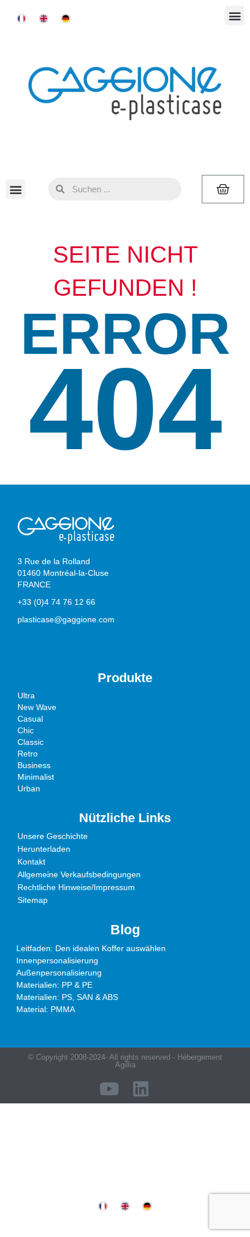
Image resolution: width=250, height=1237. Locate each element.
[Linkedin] (140, 1089)
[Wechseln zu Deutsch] (66, 18)
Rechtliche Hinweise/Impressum (76, 887)
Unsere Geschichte (52, 836)
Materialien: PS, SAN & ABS (67, 997)
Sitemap (32, 900)
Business (34, 765)
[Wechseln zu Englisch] (44, 18)
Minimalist (35, 776)
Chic (25, 730)
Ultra (26, 695)
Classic (30, 742)
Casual (30, 718)
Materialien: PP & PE (54, 984)
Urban (28, 788)
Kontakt (31, 861)
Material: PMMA (45, 1009)
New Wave (36, 707)
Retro (27, 753)
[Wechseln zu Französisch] (21, 18)
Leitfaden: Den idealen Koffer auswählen (91, 948)
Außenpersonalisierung (59, 972)
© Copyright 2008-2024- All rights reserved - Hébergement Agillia (125, 1061)
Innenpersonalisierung (57, 960)
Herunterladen (43, 849)
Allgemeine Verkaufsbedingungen (79, 874)
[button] (234, 15)
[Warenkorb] (223, 189)
